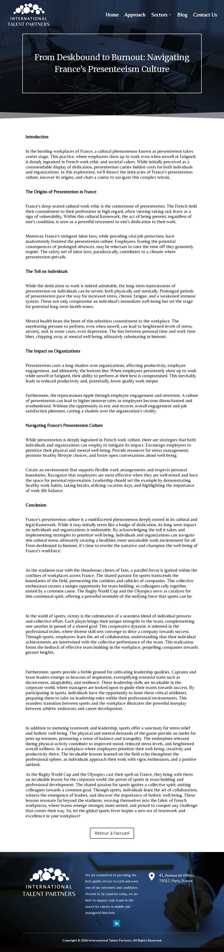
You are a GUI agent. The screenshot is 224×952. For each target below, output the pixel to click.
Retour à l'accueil (112, 833)
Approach (134, 15)
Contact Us (205, 15)
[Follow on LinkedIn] (116, 923)
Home (112, 15)
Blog (182, 15)
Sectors (159, 15)
